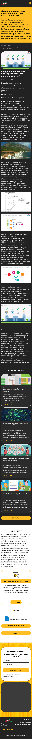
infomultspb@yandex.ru (23, 724)
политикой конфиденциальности (11, 675)
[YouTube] (8, 729)
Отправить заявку (16, 670)
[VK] (12, 729)
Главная (3, 45)
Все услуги (16, 633)
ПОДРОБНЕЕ (16, 602)
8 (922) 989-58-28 (25, 722)
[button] (13, 610)
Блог (9, 45)
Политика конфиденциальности (16, 735)
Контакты (27, 719)
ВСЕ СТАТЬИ (16, 518)
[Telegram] (4, 729)
